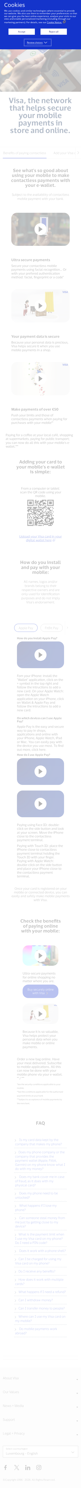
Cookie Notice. (54, 22)
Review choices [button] (35, 42)
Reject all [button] (53, 31)
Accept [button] (21, 31)
